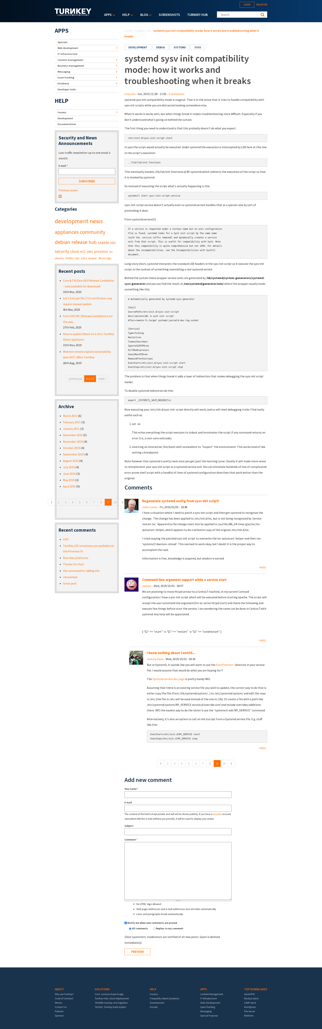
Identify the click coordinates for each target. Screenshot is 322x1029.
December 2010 (73, 435)
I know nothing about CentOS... (171, 653)
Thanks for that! (73, 564)
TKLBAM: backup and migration (111, 1002)
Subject (128, 825)
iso (113, 242)
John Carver (149, 507)
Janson (146, 586)
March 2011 (70, 416)
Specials (62, 42)
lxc (111, 251)
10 (224, 763)
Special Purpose (209, 1015)
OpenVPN (249, 994)
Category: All (142, 30)
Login (247, 4)
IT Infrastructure (67, 54)
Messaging (64, 71)
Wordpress (250, 1007)
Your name (131, 788)
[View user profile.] (131, 505)
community (92, 232)
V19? (66, 539)
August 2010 (70, 461)
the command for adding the (81, 571)
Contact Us (61, 1007)
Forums (62, 112)
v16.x (84, 258)
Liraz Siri (129, 94)
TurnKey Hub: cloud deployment (112, 998)
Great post (70, 583)
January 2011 (71, 429)
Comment (131, 839)
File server (249, 1011)
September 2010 (73, 454)
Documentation (67, 124)
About (59, 989)
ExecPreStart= (225, 665)
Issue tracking (66, 77)
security (62, 251)
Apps (107, 15)
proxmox (101, 251)
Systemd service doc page (168, 679)
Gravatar (217, 814)
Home (128, 30)
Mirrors (58, 1002)
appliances (67, 232)
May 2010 (69, 480)
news (96, 221)
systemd (180, 47)
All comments (140, 928)
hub (93, 242)
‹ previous (74, 378)
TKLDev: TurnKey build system (110, 1007)
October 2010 (71, 448)
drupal (92, 258)
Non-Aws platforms (75, 558)
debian (62, 242)
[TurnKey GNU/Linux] (73, 15)
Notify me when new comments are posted (152, 922)
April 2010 (69, 486)
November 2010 (73, 441)
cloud (74, 251)
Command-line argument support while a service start (184, 580)
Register (261, 4)
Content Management (211, 994)
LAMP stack (250, 1002)
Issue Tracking (207, 1007)
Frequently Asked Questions (164, 998)
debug (160, 47)
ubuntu (59, 258)
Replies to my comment (169, 928)
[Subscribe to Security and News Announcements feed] (60, 196)
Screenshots (169, 15)
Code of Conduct (64, 998)
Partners (59, 1011)
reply (262, 567)
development (137, 47)
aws (90, 251)
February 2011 (72, 422)
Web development (68, 48)
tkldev (69, 258)
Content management (70, 60)
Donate (154, 1007)
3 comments (176, 94)
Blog (143, 15)
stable (103, 242)
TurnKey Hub (197, 15)
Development (65, 118)
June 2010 (69, 473)
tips (77, 258)
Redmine (248, 1015)
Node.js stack (251, 998)
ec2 (83, 251)
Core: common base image (109, 994)
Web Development (210, 1002)
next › (102, 378)
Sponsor (59, 1015)
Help (125, 15)
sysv (198, 47)
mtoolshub (70, 577)
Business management (71, 65)
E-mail (128, 802)
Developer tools (67, 89)
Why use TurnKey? (64, 994)
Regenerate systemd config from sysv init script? (180, 501)
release (79, 242)
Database (63, 83)
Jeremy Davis (155, 659)
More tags (105, 258)
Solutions (102, 989)
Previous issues (68, 190)
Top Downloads (255, 989)
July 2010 (69, 467)
